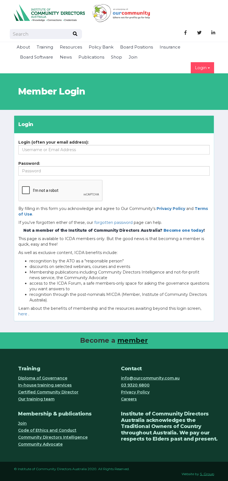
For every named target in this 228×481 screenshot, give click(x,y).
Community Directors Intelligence (53, 437)
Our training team (36, 399)
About (23, 47)
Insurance (170, 47)
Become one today (183, 230)
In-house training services (45, 385)
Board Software (36, 57)
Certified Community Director (48, 392)
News (66, 57)
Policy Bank (101, 47)
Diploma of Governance (42, 378)
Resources (71, 47)
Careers (129, 399)
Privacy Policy (135, 392)
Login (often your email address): (53, 142)
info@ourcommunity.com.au (150, 378)
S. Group (207, 474)
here (22, 313)
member (132, 340)
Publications (91, 57)
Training (45, 47)
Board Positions (136, 47)
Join (133, 57)
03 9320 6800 (135, 385)
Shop (116, 57)
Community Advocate (40, 444)
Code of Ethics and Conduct (47, 430)
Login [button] (201, 67)
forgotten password (113, 222)
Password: (29, 163)
